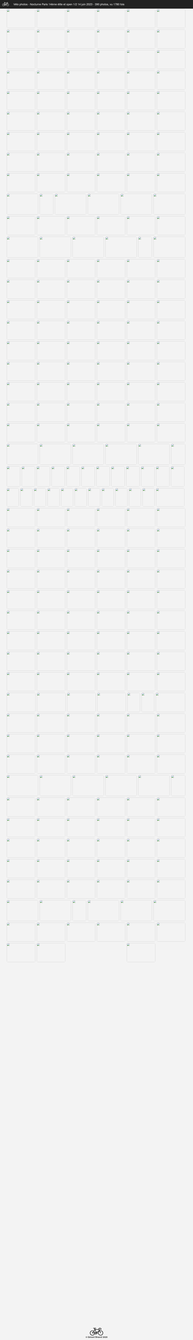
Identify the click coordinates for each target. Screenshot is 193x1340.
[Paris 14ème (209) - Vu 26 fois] (141, 681)
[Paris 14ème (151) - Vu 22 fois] (94, 497)
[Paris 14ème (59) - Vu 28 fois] (136, 204)
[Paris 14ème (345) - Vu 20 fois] (178, 1142)
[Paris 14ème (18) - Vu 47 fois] (171, 59)
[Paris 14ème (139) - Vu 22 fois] (103, 476)
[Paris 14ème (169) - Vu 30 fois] (21, 558)
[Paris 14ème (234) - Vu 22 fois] (141, 764)
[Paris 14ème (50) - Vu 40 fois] (51, 182)
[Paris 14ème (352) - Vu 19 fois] (21, 1184)
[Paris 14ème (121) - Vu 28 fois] (21, 432)
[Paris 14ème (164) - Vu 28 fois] (51, 538)
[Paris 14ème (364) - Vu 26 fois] (22, 1226)
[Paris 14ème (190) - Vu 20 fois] (111, 620)
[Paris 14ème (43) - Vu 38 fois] (21, 162)
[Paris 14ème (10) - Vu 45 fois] (111, 39)
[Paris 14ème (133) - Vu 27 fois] (13, 476)
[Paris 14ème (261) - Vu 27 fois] (51, 868)
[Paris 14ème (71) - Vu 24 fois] (145, 247)
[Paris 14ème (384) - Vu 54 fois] (81, 1289)
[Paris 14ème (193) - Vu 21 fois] (21, 640)
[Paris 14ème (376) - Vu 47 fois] (21, 1268)
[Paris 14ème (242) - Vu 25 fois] (21, 807)
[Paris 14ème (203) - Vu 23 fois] (141, 661)
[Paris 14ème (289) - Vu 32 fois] (171, 952)
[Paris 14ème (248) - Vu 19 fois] (21, 827)
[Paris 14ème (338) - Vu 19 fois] (135, 1120)
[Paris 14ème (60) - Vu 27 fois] (169, 204)
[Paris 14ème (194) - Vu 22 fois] (51, 640)
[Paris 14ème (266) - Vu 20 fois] (21, 889)
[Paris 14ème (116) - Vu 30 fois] (51, 412)
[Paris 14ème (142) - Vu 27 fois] (148, 476)
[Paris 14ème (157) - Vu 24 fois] (21, 517)
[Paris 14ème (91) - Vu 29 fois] (21, 330)
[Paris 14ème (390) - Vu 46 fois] (90, 1311)
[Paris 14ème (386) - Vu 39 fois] (141, 1289)
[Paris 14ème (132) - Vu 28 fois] (178, 454)
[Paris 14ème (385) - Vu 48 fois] (111, 1289)
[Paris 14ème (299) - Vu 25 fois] (111, 993)
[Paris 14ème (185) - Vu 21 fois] (141, 599)
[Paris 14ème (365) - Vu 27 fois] (46, 1226)
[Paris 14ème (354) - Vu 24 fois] (81, 1184)
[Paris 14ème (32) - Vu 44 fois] (51, 121)
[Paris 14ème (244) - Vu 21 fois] (81, 807)
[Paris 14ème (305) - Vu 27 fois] (111, 1014)
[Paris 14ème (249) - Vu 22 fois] (51, 827)
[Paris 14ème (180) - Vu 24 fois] (171, 579)
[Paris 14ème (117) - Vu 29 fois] (81, 412)
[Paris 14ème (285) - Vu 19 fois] (51, 952)
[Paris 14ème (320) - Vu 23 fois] (21, 1077)
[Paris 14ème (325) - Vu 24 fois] (171, 1077)
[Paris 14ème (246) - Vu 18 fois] (141, 807)
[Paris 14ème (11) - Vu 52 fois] (141, 39)
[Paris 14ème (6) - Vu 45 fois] (171, 18)
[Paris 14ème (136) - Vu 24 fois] (58, 476)
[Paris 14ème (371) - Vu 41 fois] (51, 1248)
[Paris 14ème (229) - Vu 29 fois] (171, 743)
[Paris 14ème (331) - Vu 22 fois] (171, 1098)
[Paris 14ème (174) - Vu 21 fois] (171, 558)
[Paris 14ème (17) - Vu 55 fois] (141, 59)
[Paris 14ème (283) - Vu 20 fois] (171, 932)
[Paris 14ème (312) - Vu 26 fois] (136, 1035)
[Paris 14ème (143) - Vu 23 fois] (162, 476)
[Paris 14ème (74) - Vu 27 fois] (51, 268)
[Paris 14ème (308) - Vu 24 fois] (14, 1035)
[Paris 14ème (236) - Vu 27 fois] (22, 785)
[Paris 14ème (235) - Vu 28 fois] (171, 764)
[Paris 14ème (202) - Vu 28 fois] (111, 661)
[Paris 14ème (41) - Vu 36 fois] (141, 141)
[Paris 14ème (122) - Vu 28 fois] (51, 432)
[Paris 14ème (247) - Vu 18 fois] (171, 807)
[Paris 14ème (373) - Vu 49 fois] (111, 1248)
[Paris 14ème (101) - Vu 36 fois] (141, 350)
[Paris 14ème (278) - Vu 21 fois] (21, 932)
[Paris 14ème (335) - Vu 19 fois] (79, 1120)
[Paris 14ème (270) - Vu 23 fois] (141, 889)
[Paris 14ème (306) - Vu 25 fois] (141, 1014)
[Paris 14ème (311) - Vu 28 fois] (103, 1035)
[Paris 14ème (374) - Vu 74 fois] (141, 1248)
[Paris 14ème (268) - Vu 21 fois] (81, 889)
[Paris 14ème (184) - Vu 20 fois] (111, 599)
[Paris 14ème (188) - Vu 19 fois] (51, 620)
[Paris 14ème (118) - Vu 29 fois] (111, 412)
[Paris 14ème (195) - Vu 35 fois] (81, 640)
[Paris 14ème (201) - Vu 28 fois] (81, 661)
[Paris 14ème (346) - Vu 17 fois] (21, 1164)
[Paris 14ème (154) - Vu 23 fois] (135, 497)
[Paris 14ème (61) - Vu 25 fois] (21, 225)
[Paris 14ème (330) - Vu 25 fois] (141, 1098)
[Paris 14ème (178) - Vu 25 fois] (111, 579)
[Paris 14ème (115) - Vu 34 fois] (21, 412)
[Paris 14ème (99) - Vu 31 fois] (81, 350)
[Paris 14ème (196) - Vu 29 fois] (111, 640)
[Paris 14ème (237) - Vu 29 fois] (55, 785)
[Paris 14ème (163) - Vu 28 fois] (21, 538)
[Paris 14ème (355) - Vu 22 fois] (111, 1184)
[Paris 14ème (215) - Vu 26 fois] (133, 702)
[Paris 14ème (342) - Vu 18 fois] (88, 1142)
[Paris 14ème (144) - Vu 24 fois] (177, 476)
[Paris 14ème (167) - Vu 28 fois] (141, 538)
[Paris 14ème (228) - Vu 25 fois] (141, 743)
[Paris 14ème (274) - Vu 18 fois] (79, 910)
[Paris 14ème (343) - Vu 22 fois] (121, 1142)
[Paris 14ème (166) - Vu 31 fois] (111, 538)
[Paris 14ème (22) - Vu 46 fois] (111, 80)
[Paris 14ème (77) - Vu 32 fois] (141, 268)
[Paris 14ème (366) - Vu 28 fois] (70, 1226)
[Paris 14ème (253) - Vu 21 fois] (171, 827)
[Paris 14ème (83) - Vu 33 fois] (141, 289)
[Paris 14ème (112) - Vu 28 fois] (111, 391)
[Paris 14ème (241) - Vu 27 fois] (178, 785)
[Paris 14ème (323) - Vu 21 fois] (111, 1077)
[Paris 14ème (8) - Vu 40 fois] (51, 39)
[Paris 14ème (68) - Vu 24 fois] (55, 247)
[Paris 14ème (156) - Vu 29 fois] (170, 497)
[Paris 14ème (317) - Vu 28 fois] (111, 1057)
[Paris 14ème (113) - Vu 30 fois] (141, 391)
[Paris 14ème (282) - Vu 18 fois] (141, 932)
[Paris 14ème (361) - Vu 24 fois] (111, 1205)
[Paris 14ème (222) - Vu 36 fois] (141, 723)
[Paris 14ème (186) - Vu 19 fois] (171, 599)
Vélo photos (20, 4)
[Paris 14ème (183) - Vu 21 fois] (81, 599)
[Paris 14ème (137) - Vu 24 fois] (73, 476)
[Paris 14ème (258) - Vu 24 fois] (141, 848)
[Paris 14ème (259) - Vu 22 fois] (171, 848)
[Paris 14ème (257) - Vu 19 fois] (111, 848)
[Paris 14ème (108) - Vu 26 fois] (171, 371)
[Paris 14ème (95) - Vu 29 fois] (141, 330)
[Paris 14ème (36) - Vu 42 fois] (171, 121)
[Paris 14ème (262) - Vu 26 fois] (81, 868)
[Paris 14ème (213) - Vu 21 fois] (81, 702)
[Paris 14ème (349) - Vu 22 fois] (111, 1164)
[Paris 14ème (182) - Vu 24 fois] (51, 599)
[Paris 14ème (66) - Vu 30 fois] (171, 225)
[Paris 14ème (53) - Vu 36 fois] (141, 182)
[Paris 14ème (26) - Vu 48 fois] (51, 100)
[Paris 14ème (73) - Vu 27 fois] (21, 268)
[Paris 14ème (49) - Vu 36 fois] (21, 182)
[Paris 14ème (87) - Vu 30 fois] (81, 309)
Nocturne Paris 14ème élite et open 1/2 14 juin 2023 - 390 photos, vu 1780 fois (77, 4)
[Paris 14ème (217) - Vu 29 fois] (170, 702)
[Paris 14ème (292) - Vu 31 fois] (81, 973)
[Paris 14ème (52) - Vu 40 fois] (111, 182)
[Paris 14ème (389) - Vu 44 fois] (56, 1311)
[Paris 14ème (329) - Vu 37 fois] (111, 1098)
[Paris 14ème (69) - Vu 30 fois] (88, 247)
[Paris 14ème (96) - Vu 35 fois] (171, 330)
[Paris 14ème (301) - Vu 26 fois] (171, 993)
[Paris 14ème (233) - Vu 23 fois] (111, 764)
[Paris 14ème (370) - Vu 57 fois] (21, 1248)
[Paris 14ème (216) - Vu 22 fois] (148, 702)
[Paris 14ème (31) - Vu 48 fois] (21, 121)
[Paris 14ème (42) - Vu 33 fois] (171, 141)
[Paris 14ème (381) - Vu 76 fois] (171, 1268)
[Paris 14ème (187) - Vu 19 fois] (21, 620)
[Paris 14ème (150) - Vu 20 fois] (81, 497)
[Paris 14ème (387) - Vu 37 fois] (171, 1289)
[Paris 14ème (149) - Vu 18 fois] (67, 497)
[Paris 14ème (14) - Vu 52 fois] (51, 59)
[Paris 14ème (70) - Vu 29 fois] (121, 247)
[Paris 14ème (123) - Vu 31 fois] (81, 432)
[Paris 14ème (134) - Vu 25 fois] (28, 476)
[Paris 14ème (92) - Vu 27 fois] (51, 330)
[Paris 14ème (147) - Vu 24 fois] (40, 497)
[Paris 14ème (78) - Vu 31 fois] (171, 268)
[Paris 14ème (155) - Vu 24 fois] (148, 497)
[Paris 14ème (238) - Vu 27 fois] (88, 785)
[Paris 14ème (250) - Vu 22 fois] (81, 827)
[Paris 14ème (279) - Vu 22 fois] (51, 932)
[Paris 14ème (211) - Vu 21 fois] (21, 702)
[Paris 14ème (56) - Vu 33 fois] (46, 204)
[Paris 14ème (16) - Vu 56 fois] (111, 59)
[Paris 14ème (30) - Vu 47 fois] (171, 100)
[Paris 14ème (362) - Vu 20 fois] (141, 1205)
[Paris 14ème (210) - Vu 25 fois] (171, 681)
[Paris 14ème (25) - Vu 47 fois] (21, 100)
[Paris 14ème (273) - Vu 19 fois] (55, 910)
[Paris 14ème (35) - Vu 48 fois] (141, 121)
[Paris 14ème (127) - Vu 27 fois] (22, 454)
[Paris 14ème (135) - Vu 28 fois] (43, 476)
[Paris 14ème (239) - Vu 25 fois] (121, 785)
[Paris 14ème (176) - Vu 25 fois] (51, 579)
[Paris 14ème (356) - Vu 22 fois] (141, 1184)
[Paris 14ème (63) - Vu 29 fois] (81, 225)
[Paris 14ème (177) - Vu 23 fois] (81, 579)
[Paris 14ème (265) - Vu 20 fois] (171, 868)
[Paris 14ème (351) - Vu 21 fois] (171, 1164)
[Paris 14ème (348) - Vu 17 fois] (81, 1164)
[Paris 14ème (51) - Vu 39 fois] (81, 182)
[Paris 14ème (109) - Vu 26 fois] (21, 391)
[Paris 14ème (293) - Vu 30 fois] (111, 973)
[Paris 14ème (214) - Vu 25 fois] (111, 702)
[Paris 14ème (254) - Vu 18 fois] (21, 848)
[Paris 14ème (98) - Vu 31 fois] (51, 350)
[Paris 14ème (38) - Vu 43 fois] (51, 141)
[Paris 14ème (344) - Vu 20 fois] (154, 1142)
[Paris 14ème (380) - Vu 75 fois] (141, 1268)
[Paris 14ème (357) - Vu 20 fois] (171, 1184)
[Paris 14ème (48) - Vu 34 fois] (171, 162)
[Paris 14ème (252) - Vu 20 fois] (141, 827)
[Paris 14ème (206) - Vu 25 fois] (51, 681)
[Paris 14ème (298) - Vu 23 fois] (81, 993)
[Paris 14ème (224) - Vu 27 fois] (21, 743)
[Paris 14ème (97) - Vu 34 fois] (21, 350)
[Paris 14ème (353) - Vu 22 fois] (51, 1184)
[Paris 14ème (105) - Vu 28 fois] (81, 371)
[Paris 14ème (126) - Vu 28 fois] (171, 432)
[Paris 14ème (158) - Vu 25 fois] (51, 517)
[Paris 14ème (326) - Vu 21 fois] (21, 1098)
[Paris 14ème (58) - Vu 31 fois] (103, 204)
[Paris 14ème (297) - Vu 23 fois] (51, 993)
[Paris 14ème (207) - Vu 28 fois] (81, 681)
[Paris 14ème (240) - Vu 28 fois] (154, 785)
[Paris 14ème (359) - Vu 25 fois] (51, 1205)
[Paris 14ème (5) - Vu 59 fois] (141, 18)
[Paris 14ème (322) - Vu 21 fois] (81, 1077)
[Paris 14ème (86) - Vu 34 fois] (51, 309)
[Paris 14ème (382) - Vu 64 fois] (21, 1289)
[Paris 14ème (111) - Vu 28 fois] (81, 391)
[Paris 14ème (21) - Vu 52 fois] (81, 80)
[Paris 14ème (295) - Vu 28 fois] (171, 973)
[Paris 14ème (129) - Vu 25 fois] (88, 454)
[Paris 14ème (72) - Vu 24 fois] (169, 247)
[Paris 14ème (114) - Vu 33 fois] (171, 391)
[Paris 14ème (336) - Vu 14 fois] (94, 1120)
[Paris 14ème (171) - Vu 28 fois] (81, 558)
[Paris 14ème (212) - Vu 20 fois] (51, 702)
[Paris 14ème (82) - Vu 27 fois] (111, 289)
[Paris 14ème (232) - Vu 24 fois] (81, 764)
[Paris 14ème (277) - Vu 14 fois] (169, 910)
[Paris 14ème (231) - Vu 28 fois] (51, 764)
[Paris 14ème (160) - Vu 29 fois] (111, 517)
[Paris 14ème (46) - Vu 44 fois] (111, 162)
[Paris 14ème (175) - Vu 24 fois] (21, 579)
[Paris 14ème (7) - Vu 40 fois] (21, 39)
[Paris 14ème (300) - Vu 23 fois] (141, 993)
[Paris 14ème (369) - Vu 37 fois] (169, 1226)
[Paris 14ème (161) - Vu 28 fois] (141, 517)
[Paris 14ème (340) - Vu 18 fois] (22, 1142)
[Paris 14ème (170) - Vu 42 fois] (51, 558)
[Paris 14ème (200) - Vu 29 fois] (51, 661)
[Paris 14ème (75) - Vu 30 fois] (81, 268)
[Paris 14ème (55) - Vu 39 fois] (22, 204)
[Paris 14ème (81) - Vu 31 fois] (81, 289)
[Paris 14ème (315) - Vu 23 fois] (51, 1057)
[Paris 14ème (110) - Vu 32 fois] (51, 391)
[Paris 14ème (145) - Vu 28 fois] (13, 497)
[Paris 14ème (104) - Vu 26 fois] (51, 371)
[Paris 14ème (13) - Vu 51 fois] (21, 59)
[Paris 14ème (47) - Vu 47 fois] (141, 162)
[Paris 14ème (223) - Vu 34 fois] (171, 723)
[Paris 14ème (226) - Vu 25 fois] (81, 743)
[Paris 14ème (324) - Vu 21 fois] (141, 1077)
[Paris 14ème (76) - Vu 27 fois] (111, 268)
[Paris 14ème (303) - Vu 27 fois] (51, 1014)
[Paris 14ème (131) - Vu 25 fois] (154, 454)
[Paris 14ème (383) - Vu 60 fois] (51, 1289)
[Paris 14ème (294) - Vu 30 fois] (141, 973)
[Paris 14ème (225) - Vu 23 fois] (51, 743)
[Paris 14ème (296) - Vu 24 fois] (21, 993)
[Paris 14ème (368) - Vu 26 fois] (136, 1226)
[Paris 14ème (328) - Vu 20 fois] (81, 1098)
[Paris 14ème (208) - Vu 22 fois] (111, 681)
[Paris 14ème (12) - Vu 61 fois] (171, 39)
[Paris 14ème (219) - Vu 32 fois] (51, 723)
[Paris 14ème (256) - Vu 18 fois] (81, 848)
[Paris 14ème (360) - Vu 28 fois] (81, 1205)
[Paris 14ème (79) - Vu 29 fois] (21, 289)
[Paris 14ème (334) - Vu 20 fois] (63, 1120)
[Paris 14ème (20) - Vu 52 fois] (51, 80)
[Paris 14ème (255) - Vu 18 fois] (51, 848)
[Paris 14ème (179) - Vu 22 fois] (141, 579)
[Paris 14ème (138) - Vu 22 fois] (88, 476)
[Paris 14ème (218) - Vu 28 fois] (21, 723)
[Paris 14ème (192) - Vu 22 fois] (171, 620)
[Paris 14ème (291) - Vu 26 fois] (51, 973)
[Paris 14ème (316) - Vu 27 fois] (81, 1057)
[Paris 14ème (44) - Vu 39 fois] (51, 162)
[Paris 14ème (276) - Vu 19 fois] (136, 910)
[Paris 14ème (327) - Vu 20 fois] (51, 1098)
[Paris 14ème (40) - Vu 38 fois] (111, 141)
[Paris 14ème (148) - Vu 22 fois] (53, 497)
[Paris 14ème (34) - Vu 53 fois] (111, 121)
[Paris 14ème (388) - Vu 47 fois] (23, 1311)
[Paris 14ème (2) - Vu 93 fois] (51, 18)
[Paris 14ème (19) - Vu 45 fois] (21, 80)
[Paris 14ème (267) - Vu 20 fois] (51, 889)
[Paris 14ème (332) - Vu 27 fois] (14, 1120)
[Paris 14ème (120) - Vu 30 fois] (171, 412)
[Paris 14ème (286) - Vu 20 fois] (81, 952)
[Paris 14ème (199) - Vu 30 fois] (21, 661)
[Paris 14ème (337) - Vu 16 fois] (110, 1120)
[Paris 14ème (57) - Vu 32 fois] (70, 204)
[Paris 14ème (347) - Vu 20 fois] (51, 1164)
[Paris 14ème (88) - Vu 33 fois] (111, 309)
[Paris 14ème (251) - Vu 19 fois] (111, 827)
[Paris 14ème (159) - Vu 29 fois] (81, 517)
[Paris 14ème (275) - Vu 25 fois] (103, 910)
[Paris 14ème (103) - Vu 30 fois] (21, 371)
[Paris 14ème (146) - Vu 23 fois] (26, 497)
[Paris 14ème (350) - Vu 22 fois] (141, 1164)
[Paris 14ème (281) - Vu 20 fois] (111, 932)
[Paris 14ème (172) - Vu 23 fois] (111, 558)
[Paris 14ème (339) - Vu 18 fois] (168, 1120)
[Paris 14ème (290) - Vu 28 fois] (21, 973)
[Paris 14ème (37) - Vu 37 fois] (21, 141)
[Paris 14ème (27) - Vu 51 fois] (81, 100)
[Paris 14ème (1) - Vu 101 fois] (21, 18)
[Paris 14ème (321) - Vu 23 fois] (51, 1077)
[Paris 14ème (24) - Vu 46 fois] (171, 80)
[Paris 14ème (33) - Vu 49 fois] (81, 121)
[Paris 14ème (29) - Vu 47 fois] (141, 100)
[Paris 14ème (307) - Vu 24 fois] (171, 1014)
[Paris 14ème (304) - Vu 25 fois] (81, 1014)
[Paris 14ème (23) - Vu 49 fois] (141, 80)
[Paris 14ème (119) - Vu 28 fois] (141, 412)
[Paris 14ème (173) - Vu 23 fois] (141, 558)
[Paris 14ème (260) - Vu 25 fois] (21, 868)
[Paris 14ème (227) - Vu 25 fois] (111, 743)
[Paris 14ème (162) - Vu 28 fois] (171, 517)
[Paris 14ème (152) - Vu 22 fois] (108, 497)
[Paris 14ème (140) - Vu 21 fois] (118, 476)
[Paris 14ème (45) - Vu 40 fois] (81, 162)
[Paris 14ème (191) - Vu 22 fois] (141, 620)
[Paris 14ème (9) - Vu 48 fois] (81, 39)
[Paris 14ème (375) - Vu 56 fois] (171, 1248)
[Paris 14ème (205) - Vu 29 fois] (21, 681)
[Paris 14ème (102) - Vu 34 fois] (171, 350)
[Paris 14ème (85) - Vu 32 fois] (21, 309)
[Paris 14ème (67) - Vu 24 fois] (22, 247)
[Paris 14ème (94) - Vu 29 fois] (111, 330)
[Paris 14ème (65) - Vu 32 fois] (141, 225)
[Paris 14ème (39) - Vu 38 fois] (81, 141)
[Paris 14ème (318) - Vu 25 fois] (141, 1057)
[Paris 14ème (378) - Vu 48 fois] (81, 1268)
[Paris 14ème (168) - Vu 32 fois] (171, 538)
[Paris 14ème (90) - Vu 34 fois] (171, 309)
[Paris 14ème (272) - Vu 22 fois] (22, 910)
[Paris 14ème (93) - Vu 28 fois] (81, 330)
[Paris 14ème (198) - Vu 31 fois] (171, 640)
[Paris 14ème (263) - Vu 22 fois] (111, 868)
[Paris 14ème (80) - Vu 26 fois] (51, 289)
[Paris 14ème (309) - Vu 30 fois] (37, 1035)
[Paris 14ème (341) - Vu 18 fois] (55, 1142)
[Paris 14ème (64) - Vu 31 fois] (111, 225)
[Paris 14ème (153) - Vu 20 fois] (121, 497)
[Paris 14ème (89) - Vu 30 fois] (141, 309)
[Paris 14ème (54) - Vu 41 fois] (171, 182)
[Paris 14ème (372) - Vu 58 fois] (81, 1248)
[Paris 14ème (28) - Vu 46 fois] (111, 100)
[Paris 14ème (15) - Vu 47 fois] (81, 59)
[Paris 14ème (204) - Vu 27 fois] (171, 661)
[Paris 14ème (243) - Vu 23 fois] (51, 807)
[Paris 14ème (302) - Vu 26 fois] (21, 1014)
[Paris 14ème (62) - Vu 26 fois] (51, 225)
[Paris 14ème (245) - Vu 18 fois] (111, 807)
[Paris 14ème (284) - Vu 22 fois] (21, 952)
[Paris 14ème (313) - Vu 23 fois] (169, 1035)
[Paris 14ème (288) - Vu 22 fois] (141, 952)
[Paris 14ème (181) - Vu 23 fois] (21, 599)
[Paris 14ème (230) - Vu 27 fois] (21, 764)
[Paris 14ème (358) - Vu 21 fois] (21, 1205)
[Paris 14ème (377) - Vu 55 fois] (51, 1268)
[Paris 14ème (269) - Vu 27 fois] (111, 889)
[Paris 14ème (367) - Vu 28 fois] (103, 1226)
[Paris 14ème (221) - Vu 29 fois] (111, 723)
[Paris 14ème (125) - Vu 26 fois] (141, 432)
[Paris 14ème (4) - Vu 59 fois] (111, 18)
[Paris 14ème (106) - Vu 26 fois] (111, 371)
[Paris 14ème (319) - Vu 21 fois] (171, 1057)
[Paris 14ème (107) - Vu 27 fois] (141, 371)
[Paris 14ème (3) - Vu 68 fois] (81, 18)
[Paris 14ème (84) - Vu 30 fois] (171, 289)
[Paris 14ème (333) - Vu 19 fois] (38, 1120)
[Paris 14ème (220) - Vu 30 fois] (81, 723)
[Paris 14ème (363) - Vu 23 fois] (171, 1205)
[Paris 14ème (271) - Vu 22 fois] (171, 889)
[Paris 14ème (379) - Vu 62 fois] (111, 1268)
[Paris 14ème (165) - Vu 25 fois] (81, 538)
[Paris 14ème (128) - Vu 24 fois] (55, 454)
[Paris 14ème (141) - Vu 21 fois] (133, 476)
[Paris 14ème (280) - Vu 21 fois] (81, 932)
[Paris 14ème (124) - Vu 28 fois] (111, 432)
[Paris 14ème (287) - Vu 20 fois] (111, 952)
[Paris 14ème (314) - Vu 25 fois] (21, 1057)
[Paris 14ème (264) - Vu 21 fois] (141, 868)
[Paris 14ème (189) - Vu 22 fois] (81, 620)
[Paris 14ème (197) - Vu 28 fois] (141, 640)
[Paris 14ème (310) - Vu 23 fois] (70, 1035)
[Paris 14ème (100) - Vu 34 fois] (111, 350)
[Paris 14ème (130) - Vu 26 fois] (121, 454)
